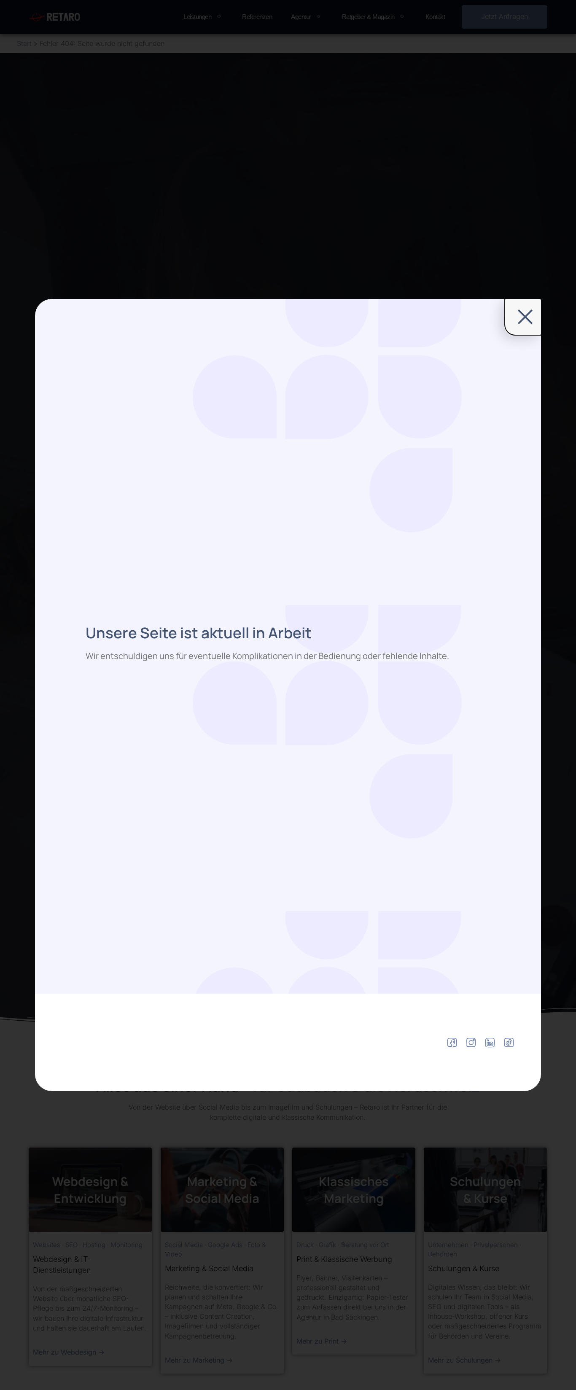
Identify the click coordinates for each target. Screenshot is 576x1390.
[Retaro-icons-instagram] (471, 1042)
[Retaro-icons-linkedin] (490, 1042)
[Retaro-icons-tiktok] (509, 1042)
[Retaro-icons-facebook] (452, 1042)
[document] (288, 695)
